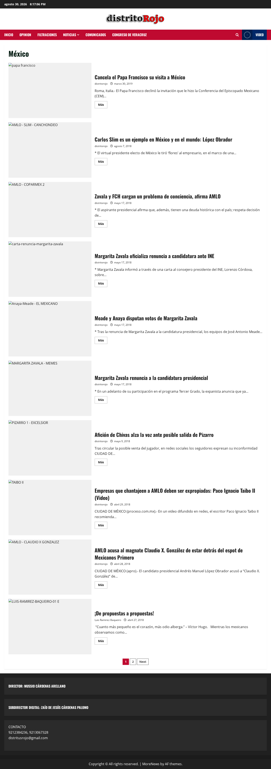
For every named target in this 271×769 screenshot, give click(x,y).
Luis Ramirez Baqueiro (108, 620)
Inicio (8, 34)
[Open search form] (237, 35)
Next (142, 662)
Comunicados (96, 34)
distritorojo (101, 83)
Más (102, 104)
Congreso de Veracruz (129, 34)
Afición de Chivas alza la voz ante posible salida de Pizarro (49, 448)
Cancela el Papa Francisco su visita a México (49, 90)
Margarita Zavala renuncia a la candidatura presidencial (49, 388)
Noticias (69, 34)
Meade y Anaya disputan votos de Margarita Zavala (49, 328)
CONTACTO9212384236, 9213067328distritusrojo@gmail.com (28, 732)
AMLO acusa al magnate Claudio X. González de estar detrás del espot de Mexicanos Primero (49, 567)
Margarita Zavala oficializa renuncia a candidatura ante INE (49, 269)
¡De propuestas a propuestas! (49, 626)
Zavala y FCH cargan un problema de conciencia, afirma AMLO (49, 209)
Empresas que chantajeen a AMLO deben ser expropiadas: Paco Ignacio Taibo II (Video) (49, 507)
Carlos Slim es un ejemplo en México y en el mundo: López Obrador (49, 150)
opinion (25, 34)
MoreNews (150, 764)
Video (260, 34)
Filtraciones (47, 34)
